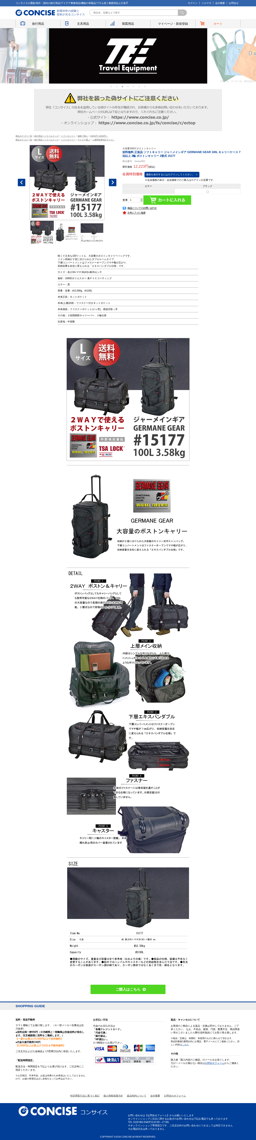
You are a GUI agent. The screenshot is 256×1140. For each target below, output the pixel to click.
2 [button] (117, 86)
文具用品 (83, 23)
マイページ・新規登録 (173, 23)
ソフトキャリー (68, 136)
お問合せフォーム (214, 1063)
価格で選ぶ (83, 136)
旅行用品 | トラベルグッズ (46, 136)
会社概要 (220, 3)
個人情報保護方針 (113, 1095)
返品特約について (136, 1095)
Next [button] (112, 182)
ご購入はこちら (128, 989)
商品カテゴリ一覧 (24, 136)
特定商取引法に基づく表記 (85, 1095)
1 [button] (111, 86)
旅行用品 (38, 23)
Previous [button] (21, 182)
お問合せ (234, 3)
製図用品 (128, 23)
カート (217, 23)
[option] (128, 56)
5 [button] (133, 86)
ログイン (193, 3)
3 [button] (122, 86)
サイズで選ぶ (84, 140)
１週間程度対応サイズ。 (103, 140)
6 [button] (139, 86)
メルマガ (206, 3)
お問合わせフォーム (175, 1095)
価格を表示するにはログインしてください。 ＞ (172, 174)
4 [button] (128, 86)
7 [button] (145, 86)
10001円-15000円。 (99, 136)
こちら (185, 1044)
